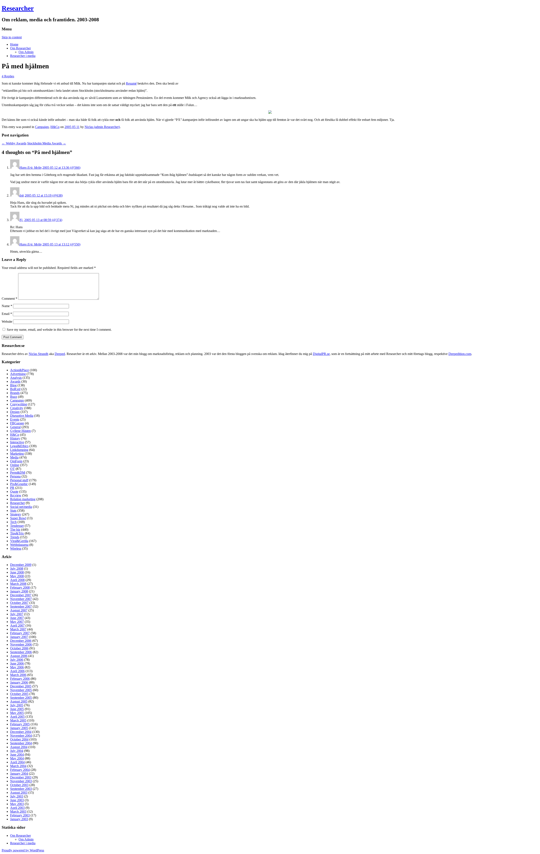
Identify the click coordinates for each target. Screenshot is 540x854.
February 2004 (20, 770)
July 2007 (16, 614)
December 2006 (20, 640)
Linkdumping (19, 450)
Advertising (18, 374)
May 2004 (17, 758)
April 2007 (17, 625)
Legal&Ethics (19, 446)
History (15, 438)
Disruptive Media (21, 415)
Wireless (15, 548)
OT (12, 469)
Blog (13, 385)
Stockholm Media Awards (46, 143)
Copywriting (18, 404)
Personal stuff (19, 480)
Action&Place (19, 370)
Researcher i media (22, 56)
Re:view (15, 495)
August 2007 (18, 610)
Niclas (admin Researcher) (102, 127)
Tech (13, 522)
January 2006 (19, 682)
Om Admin (26, 52)
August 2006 (18, 656)
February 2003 (20, 815)
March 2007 (18, 629)
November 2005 (21, 690)
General (15, 427)
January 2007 (19, 637)
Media (14, 457)
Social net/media (21, 507)
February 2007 (20, 633)
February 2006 (20, 678)
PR (12, 488)
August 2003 (18, 792)
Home (14, 44)
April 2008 (17, 580)
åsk (21, 195)
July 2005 (16, 705)
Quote (14, 491)
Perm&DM (17, 472)
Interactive (17, 442)
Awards (15, 381)
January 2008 (19, 591)
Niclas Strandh (38, 354)
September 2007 (21, 606)
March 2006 (18, 675)
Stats (13, 510)
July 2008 (16, 568)
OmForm (16, 461)
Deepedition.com (459, 354)
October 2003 (19, 785)
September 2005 (21, 697)
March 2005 (18, 720)
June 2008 (17, 572)
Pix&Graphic (19, 484)
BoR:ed (15, 389)
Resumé (131, 83)
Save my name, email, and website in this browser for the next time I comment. (59, 329)
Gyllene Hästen (20, 431)
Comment (9, 298)
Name (7, 306)
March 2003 (18, 811)
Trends (14, 537)
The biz (15, 529)
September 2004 (21, 743)
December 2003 (20, 777)
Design (15, 412)
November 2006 (21, 644)
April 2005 (17, 716)
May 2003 (17, 804)
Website (7, 321)
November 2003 (21, 781)
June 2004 (17, 754)
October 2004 (19, 739)
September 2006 (21, 652)
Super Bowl (18, 518)
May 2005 (17, 713)
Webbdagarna (19, 544)
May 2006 (17, 667)
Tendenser (17, 526)
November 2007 (21, 599)
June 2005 (17, 709)
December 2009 (20, 565)
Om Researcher (20, 48)
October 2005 (19, 694)
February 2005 (20, 724)
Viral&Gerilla (19, 541)
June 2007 (17, 618)
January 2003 (19, 819)
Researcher (18, 8)
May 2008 (17, 576)
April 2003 (17, 807)
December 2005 (20, 686)
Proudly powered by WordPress (23, 850)
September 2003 (21, 789)
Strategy (15, 514)
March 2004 (18, 766)
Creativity (16, 408)
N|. (21, 220)
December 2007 (20, 595)
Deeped (60, 354)
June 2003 (17, 800)
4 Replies (8, 76)
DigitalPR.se (321, 354)
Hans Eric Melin (30, 167)
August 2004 (18, 747)
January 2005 (19, 728)
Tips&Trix (17, 533)
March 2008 (18, 584)
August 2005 (18, 701)
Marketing (17, 453)
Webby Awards (14, 143)
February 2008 (20, 587)
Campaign (42, 127)
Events (14, 419)
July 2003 (16, 796)
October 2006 (19, 648)
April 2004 (17, 762)
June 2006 (17, 663)
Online (14, 465)
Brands (15, 393)
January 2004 (19, 773)
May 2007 (17, 621)
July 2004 (16, 751)
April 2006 (17, 671)
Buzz (13, 396)
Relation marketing (22, 499)
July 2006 (16, 659)
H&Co (54, 127)
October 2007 (19, 602)
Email (7, 314)
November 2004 (21, 735)
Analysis (16, 377)
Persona (15, 476)
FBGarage (17, 423)
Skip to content (12, 37)
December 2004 (20, 732)
